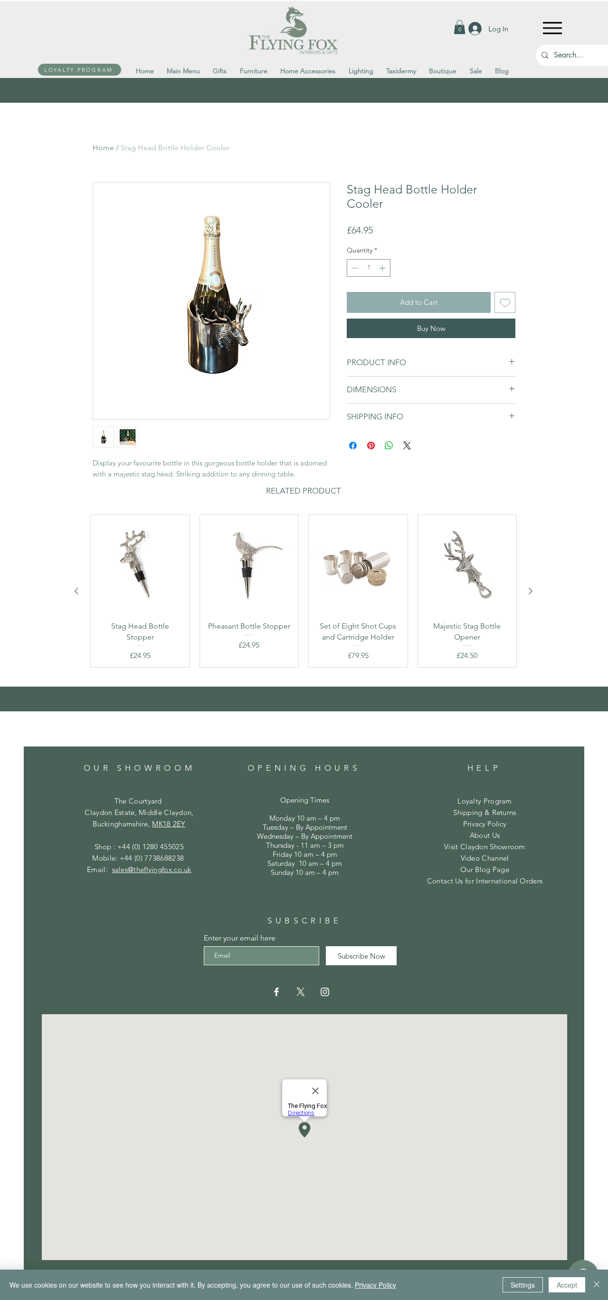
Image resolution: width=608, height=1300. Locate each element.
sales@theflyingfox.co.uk (151, 869)
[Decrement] (354, 268)
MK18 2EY (168, 823)
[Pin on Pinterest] (371, 445)
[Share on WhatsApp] (389, 445)
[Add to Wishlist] (505, 302)
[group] (303, 591)
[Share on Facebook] (353, 445)
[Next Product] (530, 591)
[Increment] (383, 268)
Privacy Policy (484, 823)
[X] (300, 992)
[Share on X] (407, 445)
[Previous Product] (76, 591)
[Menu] (552, 27)
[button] (460, 27)
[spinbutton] (368, 268)
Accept (567, 1285)
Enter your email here (240, 938)
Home (103, 147)
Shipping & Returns (484, 812)
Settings (523, 1285)
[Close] (596, 1284)
